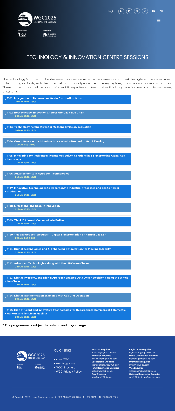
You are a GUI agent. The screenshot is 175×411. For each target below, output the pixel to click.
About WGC (62, 359)
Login (111, 11)
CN (161, 11)
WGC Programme (65, 363)
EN (153, 11)
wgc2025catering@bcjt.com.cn (144, 377)
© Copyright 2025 (21, 397)
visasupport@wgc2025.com (143, 371)
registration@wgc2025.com (142, 352)
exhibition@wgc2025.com (104, 358)
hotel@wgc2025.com (102, 371)
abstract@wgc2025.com (104, 352)
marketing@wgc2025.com (142, 358)
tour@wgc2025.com (101, 377)
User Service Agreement (44, 397)
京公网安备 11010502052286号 (103, 397)
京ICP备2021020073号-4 (71, 397)
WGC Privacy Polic (68, 371)
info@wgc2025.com (139, 364)
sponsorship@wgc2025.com (105, 364)
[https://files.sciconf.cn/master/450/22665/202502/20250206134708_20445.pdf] (55, 371)
